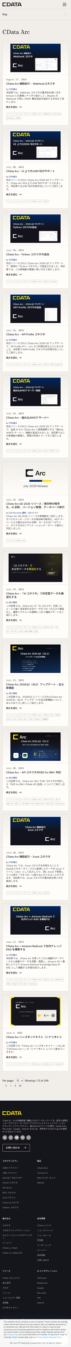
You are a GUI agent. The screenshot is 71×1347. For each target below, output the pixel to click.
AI (57, 451)
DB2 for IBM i (13, 804)
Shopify (10, 118)
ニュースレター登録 (11, 1297)
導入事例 (6, 1283)
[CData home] (14, 4)
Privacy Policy (13, 1334)
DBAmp (40, 1182)
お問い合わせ (13, 1147)
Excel (46, 893)
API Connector (37, 804)
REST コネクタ (9, 1192)
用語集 (5, 1302)
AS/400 (25, 804)
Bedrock (59, 979)
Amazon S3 (17, 984)
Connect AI (42, 1173)
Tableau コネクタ (10, 1207)
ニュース (10, 540)
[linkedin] (4, 1137)
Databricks (42, 1283)
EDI (36, 631)
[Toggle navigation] (64, 4)
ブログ (5, 1288)
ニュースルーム (44, 1235)
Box (25, 984)
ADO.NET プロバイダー (12, 1178)
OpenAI (40, 1302)
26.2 (9, 719)
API (30, 719)
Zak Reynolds (15, 513)
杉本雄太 (13, 89)
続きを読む (12, 107)
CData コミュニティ (11, 1278)
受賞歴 (40, 1240)
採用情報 (41, 1255)
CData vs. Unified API (12, 1253)
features (60, 804)
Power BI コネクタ (10, 1202)
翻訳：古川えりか (30, 513)
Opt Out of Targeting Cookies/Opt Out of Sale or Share (35, 1343)
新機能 (45, 719)
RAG (8, 984)
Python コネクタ (10, 1182)
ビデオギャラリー (10, 1307)
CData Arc (37, 114)
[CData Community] (28, 1137)
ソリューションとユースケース (18, 114)
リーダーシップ (44, 1245)
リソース (6, 1293)
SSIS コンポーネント (46, 1178)
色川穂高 (13, 602)
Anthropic (42, 1278)
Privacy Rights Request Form (49, 1337)
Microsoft (41, 1293)
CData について (44, 1225)
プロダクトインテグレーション (16, 1230)
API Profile (56, 364)
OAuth (37, 719)
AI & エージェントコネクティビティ (17, 1236)
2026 (58, 715)
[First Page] (6, 1085)
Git (25, 719)
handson (59, 1064)
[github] (22, 1137)
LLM (20, 631)
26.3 (46, 201)
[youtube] (16, 1137)
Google (40, 1288)
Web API (50, 804)
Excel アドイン (9, 1197)
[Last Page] (20, 1085)
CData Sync (42, 1168)
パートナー (7, 1243)
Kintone (57, 114)
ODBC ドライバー (10, 1168)
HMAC (18, 118)
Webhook (47, 114)
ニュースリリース (45, 1230)
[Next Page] (15, 1085)
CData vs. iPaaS (9, 1248)
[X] (10, 1137)
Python (54, 281)
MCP (52, 451)
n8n (39, 1297)
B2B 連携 (28, 631)
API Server (7, 1187)
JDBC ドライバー (10, 1173)
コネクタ (6, 1225)
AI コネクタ (12, 631)
